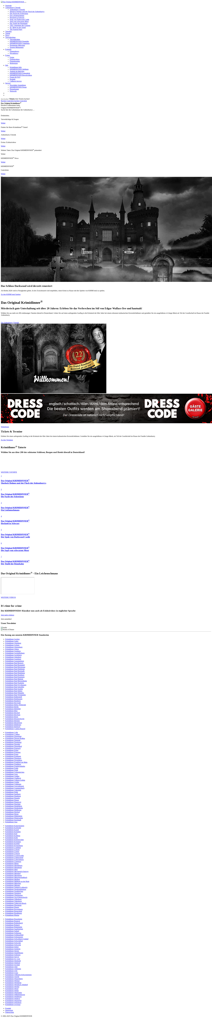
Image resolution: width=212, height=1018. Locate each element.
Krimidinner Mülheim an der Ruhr (17, 881)
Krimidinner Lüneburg (13, 861)
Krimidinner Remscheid (13, 911)
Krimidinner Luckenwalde (14, 856)
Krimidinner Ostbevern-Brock (15, 903)
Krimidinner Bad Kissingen (15, 677)
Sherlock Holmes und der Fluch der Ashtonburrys (27, 11)
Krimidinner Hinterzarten (14, 818)
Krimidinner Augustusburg (14, 661)
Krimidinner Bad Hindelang (15, 673)
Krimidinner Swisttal (12, 965)
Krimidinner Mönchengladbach (16, 877)
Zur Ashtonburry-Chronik (10, 323)
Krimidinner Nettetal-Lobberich (16, 887)
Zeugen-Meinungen (17, 47)
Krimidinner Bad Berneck (14, 663)
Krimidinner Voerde (12, 977)
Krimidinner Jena (11, 822)
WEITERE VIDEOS (8, 597)
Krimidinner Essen (11, 754)
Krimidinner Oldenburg (13, 901)
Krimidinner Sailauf (12, 931)
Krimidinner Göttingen (13, 784)
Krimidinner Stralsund (13, 961)
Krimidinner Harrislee (13, 804)
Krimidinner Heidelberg (13, 806)
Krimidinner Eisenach (13, 748)
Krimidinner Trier (11, 967)
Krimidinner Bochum (12, 715)
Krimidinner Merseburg (13, 875)
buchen (17, 101)
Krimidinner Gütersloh (13, 790)
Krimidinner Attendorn (13, 657)
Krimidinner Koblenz (12, 836)
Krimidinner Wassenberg (14, 979)
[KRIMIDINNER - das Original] (13, 2)
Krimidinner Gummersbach (14, 788)
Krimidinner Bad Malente (14, 679)
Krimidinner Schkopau (13, 933)
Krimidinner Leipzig (12, 850)
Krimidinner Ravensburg (14, 909)
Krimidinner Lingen (12, 852)
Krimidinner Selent (12, 947)
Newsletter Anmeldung (18, 85)
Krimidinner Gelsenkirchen (14, 772)
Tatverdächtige (10, 37)
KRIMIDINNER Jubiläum (19, 69)
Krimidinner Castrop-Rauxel (15, 729)
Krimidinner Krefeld (12, 844)
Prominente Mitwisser (17, 45)
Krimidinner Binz (11, 711)
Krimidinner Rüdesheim (13, 927)
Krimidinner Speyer (12, 957)
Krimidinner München (13, 883)
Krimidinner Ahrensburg (13, 647)
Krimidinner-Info (16, 67)
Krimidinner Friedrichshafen (15, 766)
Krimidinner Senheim (12, 949)
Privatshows (14, 53)
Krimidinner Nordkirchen (14, 891)
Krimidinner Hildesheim (13, 816)
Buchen (4, 101)
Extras (7, 55)
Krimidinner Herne (12, 814)
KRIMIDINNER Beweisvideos (21, 75)
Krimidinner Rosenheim (13, 919)
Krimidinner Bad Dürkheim (15, 669)
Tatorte (7, 33)
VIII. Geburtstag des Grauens (20, 25)
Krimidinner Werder (12, 987)
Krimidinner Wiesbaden (13, 993)
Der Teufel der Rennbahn (18, 23)
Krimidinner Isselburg (13, 794)
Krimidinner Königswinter (14, 840)
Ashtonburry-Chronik (12, 8)
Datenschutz (9, 1012)
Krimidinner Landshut (13, 848)
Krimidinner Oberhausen (14, 895)
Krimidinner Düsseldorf (13, 746)
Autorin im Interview (17, 71)
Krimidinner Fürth (11, 770)
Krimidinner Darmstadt (13, 736)
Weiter (3, 123)
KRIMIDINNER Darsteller (19, 41)
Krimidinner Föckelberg (13, 760)
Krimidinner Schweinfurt (14, 941)
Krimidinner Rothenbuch (14, 923)
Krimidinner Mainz (12, 863)
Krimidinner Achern (12, 645)
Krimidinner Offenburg (13, 899)
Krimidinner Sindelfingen (14, 953)
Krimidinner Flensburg (13, 758)
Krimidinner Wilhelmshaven (15, 995)
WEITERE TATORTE (9, 472)
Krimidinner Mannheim (13, 867)
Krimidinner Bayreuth (13, 703)
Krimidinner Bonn (11, 717)
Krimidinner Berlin (12, 707)
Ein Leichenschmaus (17, 15)
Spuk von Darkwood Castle (19, 19)
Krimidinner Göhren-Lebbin (15, 780)
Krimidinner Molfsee (12, 879)
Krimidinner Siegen (12, 951)
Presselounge (14, 89)
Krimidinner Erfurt (11, 750)
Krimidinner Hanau (12, 800)
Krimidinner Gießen (12, 776)
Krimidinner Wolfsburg (13, 997)
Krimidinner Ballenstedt (13, 697)
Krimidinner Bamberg (13, 701)
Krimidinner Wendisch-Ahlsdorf (16, 985)
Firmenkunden (15, 61)
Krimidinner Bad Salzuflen (14, 687)
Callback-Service (16, 81)
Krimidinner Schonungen (14, 937)
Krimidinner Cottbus (12, 734)
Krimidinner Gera (11, 774)
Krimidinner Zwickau (12, 1005)
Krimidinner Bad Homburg (14, 675)
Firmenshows (14, 51)
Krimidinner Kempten (13, 832)
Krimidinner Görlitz (12, 782)
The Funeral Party (16, 29)
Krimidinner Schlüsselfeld (14, 935)
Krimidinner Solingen (12, 955)
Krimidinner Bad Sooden (14, 689)
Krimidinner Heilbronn (13, 810)
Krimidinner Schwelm (13, 943)
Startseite (8, 6)
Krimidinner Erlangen (13, 752)
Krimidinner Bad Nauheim (14, 683)
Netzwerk (13, 91)
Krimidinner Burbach (12, 727)
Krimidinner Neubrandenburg (15, 889)
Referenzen (14, 63)
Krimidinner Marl (11, 869)
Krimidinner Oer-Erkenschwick (16, 897)
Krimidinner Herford (12, 812)
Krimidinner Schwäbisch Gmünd (16, 939)
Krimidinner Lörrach (12, 854)
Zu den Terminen (7, 440)
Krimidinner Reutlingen (13, 913)
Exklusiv (8, 49)
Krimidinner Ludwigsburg (14, 859)
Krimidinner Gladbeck (13, 778)
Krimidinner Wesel (11, 989)
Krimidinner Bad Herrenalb (15, 671)
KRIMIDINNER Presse (18, 87)
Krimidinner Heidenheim (14, 808)
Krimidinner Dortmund (13, 742)
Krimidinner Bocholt (12, 713)
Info (6, 65)
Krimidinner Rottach (12, 925)
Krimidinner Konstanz (13, 842)
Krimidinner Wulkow (12, 999)
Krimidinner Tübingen (13, 969)
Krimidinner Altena (12, 649)
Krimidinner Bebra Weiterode (15, 705)
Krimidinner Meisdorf (13, 873)
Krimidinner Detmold (12, 740)
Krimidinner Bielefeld (13, 709)
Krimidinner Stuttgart (12, 963)
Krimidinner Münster (12, 885)
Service (7, 83)
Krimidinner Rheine (12, 915)
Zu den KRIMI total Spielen (11, 294)
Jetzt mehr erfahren (7, 615)
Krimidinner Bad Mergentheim (16, 681)
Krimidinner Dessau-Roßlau (15, 738)
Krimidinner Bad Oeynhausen (15, 685)
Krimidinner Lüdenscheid (14, 858)
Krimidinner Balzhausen (13, 699)
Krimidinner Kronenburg (14, 846)
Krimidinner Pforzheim (13, 905)
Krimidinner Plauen (12, 907)
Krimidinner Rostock (12, 921)
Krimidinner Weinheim (13, 983)
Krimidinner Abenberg (13, 643)
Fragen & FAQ (15, 77)
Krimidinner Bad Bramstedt (15, 665)
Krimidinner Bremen (12, 721)
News (7, 35)
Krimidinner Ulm (11, 971)
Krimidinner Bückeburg (13, 723)
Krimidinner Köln (11, 838)
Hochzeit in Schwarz (17, 17)
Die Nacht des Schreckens (19, 13)
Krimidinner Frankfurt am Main (16, 762)
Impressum (9, 1010)
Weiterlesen (5, 427)
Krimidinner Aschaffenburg (15, 653)
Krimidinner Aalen (11, 641)
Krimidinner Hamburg (13, 796)
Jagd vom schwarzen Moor (19, 21)
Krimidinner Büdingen (13, 725)
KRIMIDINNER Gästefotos (20, 43)
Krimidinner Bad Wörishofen (15, 695)
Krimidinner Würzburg (13, 1003)
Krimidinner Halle (11, 792)
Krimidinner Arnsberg (13, 651)
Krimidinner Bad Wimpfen (14, 693)
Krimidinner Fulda (11, 768)
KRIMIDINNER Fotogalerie (20, 73)
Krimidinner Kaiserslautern (14, 826)
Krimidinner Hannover (13, 802)
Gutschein (10, 101)
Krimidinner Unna (11, 973)
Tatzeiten (8, 31)
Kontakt (12, 79)
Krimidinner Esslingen (13, 756)
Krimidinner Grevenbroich (14, 786)
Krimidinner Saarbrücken (14, 929)
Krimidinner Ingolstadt (13, 820)
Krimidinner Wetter (12, 991)
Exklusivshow (15, 59)
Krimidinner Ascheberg (13, 655)
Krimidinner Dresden (12, 744)
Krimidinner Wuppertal (13, 1001)
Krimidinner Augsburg (13, 659)
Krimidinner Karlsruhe (13, 828)
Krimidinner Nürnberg (13, 893)
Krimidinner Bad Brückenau (15, 667)
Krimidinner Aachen (12, 639)
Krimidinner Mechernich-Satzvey (17, 871)
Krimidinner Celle (11, 732)
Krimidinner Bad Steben (13, 691)
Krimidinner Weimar (12, 981)
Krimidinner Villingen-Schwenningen (18, 975)
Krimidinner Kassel (12, 830)
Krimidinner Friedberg (13, 764)
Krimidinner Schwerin (13, 945)
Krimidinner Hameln (12, 798)
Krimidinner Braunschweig (14, 719)
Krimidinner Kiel (11, 834)
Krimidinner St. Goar (12, 959)
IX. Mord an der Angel (18, 27)
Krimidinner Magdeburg (13, 865)
